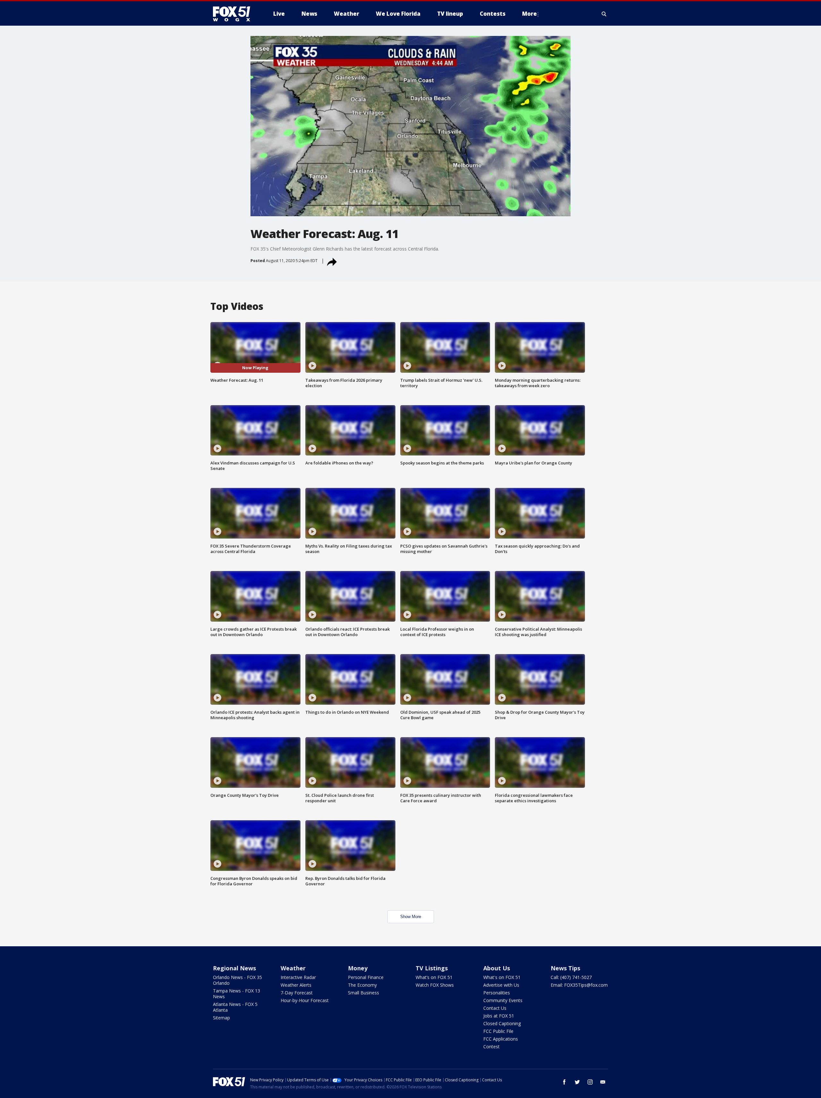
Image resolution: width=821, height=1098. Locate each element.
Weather (293, 968)
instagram (590, 1082)
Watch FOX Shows (435, 985)
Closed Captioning (502, 1023)
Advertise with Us (501, 985)
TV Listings (432, 968)
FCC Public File (498, 1031)
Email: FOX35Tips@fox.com (579, 985)
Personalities (496, 993)
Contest (491, 1046)
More (529, 13)
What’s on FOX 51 (434, 977)
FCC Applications (500, 1039)
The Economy (362, 985)
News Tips (565, 968)
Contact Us (494, 1008)
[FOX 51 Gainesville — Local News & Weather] (234, 13)
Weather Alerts (296, 985)
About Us (496, 968)
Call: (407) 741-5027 (571, 977)
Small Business (363, 993)
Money (358, 968)
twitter (577, 1082)
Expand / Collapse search (604, 14)
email (603, 1082)
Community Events (502, 1000)
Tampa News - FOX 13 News (236, 994)
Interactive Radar (298, 977)
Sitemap (221, 1018)
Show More (410, 916)
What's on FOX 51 (502, 977)
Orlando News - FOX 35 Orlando (237, 980)
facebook (564, 1082)
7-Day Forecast (297, 993)
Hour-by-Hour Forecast (305, 1000)
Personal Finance (366, 977)
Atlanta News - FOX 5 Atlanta (235, 1007)
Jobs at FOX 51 (498, 1016)
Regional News (234, 968)
